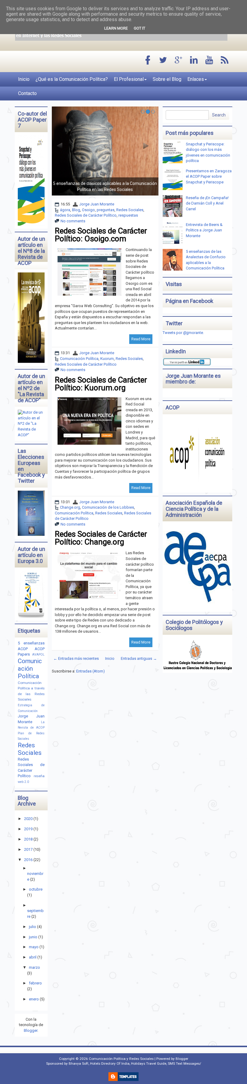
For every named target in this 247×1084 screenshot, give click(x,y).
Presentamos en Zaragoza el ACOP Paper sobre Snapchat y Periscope (209, 176)
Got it (139, 28)
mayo (34, 947)
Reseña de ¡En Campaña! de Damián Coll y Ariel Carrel (207, 203)
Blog (76, 210)
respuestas (128, 215)
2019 (28, 829)
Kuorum (107, 358)
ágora (65, 210)
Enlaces (195, 79)
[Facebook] (148, 60)
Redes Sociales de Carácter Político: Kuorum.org (101, 383)
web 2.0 (23, 782)
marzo (34, 967)
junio (33, 937)
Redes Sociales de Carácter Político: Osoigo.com (101, 234)
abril (32, 957)
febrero (35, 983)
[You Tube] (209, 60)
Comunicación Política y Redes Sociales (121, 1059)
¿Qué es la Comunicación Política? (72, 79)
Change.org (70, 507)
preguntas (105, 210)
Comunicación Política (79, 358)
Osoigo (88, 210)
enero (34, 999)
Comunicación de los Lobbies (108, 507)
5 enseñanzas (31, 643)
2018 (28, 839)
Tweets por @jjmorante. (183, 332)
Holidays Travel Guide (148, 1063)
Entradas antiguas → (139, 658)
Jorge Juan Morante (96, 204)
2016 (28, 859)
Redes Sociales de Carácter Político (86, 215)
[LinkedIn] (194, 60)
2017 (28, 849)
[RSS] (224, 60)
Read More (140, 339)
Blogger (30, 1030)
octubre (35, 889)
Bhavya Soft (79, 1063)
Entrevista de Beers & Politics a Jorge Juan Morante (204, 230)
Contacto (27, 93)
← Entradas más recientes (76, 658)
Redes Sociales (129, 210)
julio (32, 926)
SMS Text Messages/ (184, 1063)
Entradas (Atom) (90, 671)
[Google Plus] (178, 60)
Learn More (116, 28)
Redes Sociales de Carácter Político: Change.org (101, 537)
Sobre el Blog (167, 79)
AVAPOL (38, 654)
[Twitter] (163, 60)
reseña (39, 776)
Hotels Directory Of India (110, 1063)
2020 (28, 818)
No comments (73, 221)
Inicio (24, 79)
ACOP (23, 649)
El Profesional (129, 79)
